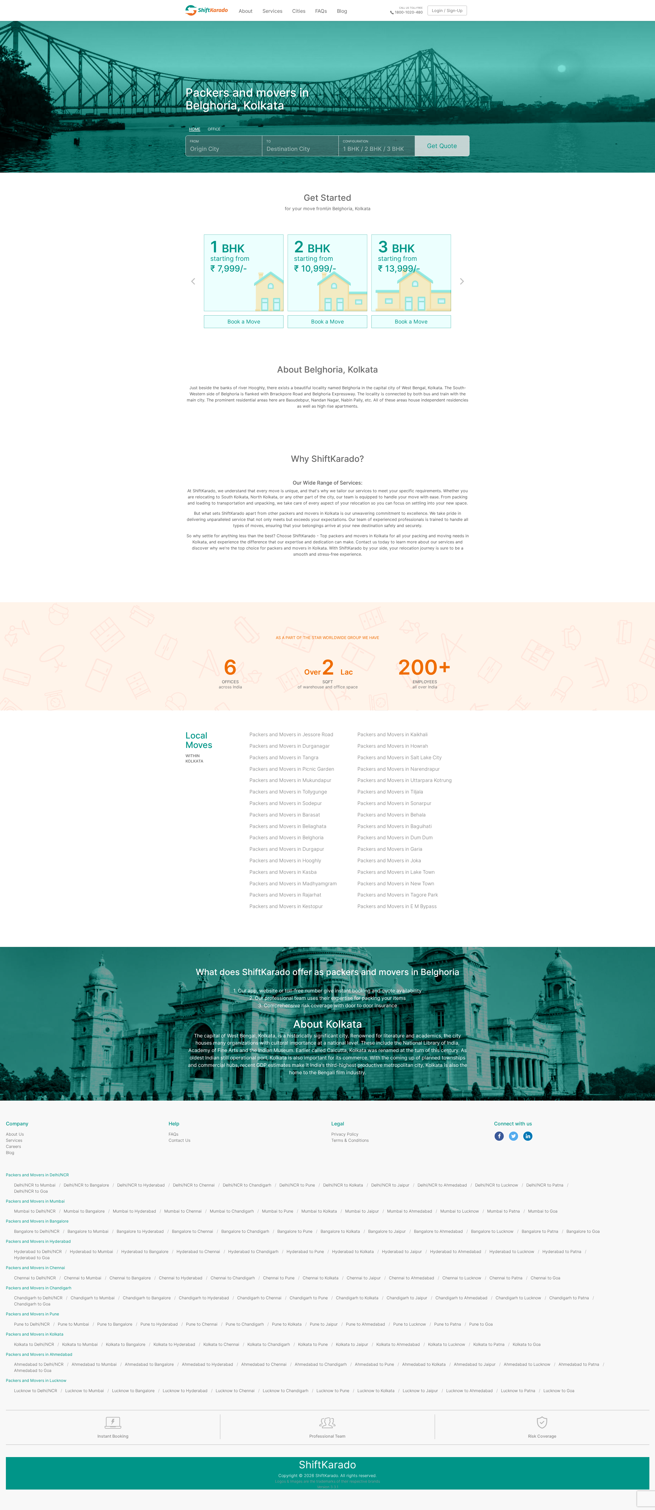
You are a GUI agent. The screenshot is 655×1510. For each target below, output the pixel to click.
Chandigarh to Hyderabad (204, 1297)
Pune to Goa (481, 1324)
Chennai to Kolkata (321, 1277)
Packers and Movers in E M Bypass (397, 906)
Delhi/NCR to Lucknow (496, 1185)
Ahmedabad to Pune (374, 1364)
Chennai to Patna (505, 1277)
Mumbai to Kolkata (319, 1211)
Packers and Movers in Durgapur (286, 849)
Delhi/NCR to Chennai (194, 1185)
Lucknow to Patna (518, 1390)
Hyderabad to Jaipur (402, 1251)
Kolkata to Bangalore (125, 1344)
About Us (15, 1134)
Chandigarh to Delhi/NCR (38, 1297)
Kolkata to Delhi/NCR (34, 1344)
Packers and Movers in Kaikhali (392, 734)
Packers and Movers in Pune (32, 1314)
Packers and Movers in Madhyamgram (293, 883)
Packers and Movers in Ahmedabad (39, 1354)
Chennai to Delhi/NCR (35, 1277)
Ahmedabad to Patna (579, 1364)
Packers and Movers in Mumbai (35, 1201)
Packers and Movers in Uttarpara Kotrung (404, 780)
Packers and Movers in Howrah (392, 746)
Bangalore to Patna (540, 1231)
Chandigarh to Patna (569, 1297)
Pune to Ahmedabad (365, 1324)
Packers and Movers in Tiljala (390, 792)
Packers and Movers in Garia (389, 849)
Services (272, 11)
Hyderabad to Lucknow (511, 1251)
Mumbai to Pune (277, 1211)
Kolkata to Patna (489, 1344)
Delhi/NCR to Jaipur (390, 1185)
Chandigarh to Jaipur (407, 1297)
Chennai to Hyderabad (180, 1277)
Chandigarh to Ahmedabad (461, 1297)
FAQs (321, 11)
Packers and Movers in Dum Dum (395, 837)
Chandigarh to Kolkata (357, 1297)
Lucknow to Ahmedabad (469, 1390)
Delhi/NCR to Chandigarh (247, 1185)
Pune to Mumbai (73, 1324)
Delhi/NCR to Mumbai (35, 1185)
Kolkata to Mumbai (80, 1344)
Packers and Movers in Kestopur (286, 906)
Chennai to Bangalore (130, 1277)
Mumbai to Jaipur (362, 1211)
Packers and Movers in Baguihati (394, 826)
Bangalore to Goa (583, 1231)
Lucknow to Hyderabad (185, 1390)
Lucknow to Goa (558, 1390)
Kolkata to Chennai (221, 1344)
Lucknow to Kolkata (376, 1390)
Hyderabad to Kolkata (353, 1251)
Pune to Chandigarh (245, 1324)
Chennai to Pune (278, 1277)
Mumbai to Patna (503, 1211)
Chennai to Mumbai (82, 1277)
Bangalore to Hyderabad (140, 1231)
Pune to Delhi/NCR (32, 1324)
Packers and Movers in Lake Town (396, 872)
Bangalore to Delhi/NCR (36, 1231)
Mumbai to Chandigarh (232, 1211)
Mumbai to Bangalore (84, 1211)
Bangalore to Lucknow (492, 1231)
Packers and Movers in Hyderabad (38, 1241)
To (268, 141)
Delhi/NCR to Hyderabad (141, 1185)
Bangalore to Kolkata (340, 1231)
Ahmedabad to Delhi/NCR (38, 1364)
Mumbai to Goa (543, 1211)
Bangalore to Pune (294, 1231)
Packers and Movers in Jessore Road (291, 734)
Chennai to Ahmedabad (411, 1277)
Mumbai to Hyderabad (134, 1211)
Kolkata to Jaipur (352, 1344)
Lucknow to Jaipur (420, 1390)
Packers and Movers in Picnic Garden (291, 769)
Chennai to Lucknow (461, 1277)
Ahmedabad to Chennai (264, 1364)
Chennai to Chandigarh (233, 1277)
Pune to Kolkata (287, 1324)
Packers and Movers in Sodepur (285, 803)
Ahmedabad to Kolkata (424, 1364)
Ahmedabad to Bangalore (149, 1364)
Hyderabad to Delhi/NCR (38, 1251)
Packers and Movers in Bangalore (37, 1221)
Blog (342, 11)
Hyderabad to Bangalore (144, 1251)
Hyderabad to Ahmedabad (455, 1251)
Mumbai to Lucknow (459, 1211)
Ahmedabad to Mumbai (94, 1364)
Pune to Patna (447, 1324)
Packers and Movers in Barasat (284, 815)
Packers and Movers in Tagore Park (397, 895)
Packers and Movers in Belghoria (286, 837)
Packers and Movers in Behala (391, 815)
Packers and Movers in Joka (389, 860)
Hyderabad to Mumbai (91, 1251)
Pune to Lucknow (409, 1324)
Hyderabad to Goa (32, 1257)
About (246, 11)
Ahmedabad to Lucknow (527, 1364)
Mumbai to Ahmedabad (409, 1211)
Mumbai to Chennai (183, 1211)
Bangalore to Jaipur (387, 1231)
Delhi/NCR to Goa (31, 1191)
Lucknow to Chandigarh (285, 1390)
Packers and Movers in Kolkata (34, 1334)
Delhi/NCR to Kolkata (343, 1185)
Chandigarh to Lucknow (518, 1297)
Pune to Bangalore (114, 1324)
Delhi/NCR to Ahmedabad (442, 1185)
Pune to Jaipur (324, 1324)
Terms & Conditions (350, 1140)
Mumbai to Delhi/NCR (35, 1211)
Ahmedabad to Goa (32, 1370)
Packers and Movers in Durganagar (289, 746)
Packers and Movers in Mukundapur (290, 780)
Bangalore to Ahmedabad (438, 1231)
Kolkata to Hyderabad (174, 1344)
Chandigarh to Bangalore (147, 1297)
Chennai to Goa (545, 1277)
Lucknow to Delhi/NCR (35, 1390)
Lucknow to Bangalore (133, 1390)
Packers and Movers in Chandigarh (38, 1287)
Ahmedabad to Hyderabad (207, 1364)
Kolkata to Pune (313, 1344)
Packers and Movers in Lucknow (36, 1380)
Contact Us (179, 1140)
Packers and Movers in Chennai (35, 1267)
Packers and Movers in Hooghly (285, 860)
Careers (13, 1146)
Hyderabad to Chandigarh (253, 1251)
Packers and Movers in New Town (395, 883)
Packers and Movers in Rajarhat (285, 895)
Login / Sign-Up (447, 10)
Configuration (355, 141)
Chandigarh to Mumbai (93, 1297)
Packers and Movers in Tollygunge (288, 792)
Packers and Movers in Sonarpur (394, 803)
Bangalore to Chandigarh (245, 1231)
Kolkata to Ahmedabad (398, 1344)
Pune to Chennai (201, 1324)
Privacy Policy (344, 1134)
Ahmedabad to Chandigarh (321, 1364)
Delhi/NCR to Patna (544, 1185)
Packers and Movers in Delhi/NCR (37, 1174)
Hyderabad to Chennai (198, 1251)
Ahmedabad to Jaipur (475, 1364)
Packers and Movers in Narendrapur (398, 769)
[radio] (194, 129)
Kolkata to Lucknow (446, 1344)
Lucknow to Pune (332, 1390)
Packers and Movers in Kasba (283, 872)
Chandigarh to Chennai (259, 1297)
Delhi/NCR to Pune (297, 1185)
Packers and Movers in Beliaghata (287, 826)
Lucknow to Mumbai (84, 1390)
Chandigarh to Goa (32, 1303)
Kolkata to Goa (527, 1344)
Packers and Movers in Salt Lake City (399, 757)
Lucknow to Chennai (235, 1390)
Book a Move (243, 321)
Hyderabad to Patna (561, 1251)
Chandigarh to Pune (309, 1297)
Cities (298, 11)
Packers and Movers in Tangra (284, 757)
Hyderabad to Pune (305, 1251)
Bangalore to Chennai (192, 1231)
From (194, 141)
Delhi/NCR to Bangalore (86, 1185)
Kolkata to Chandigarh (268, 1344)
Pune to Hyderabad (159, 1324)
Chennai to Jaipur (364, 1277)
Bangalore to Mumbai (88, 1231)
